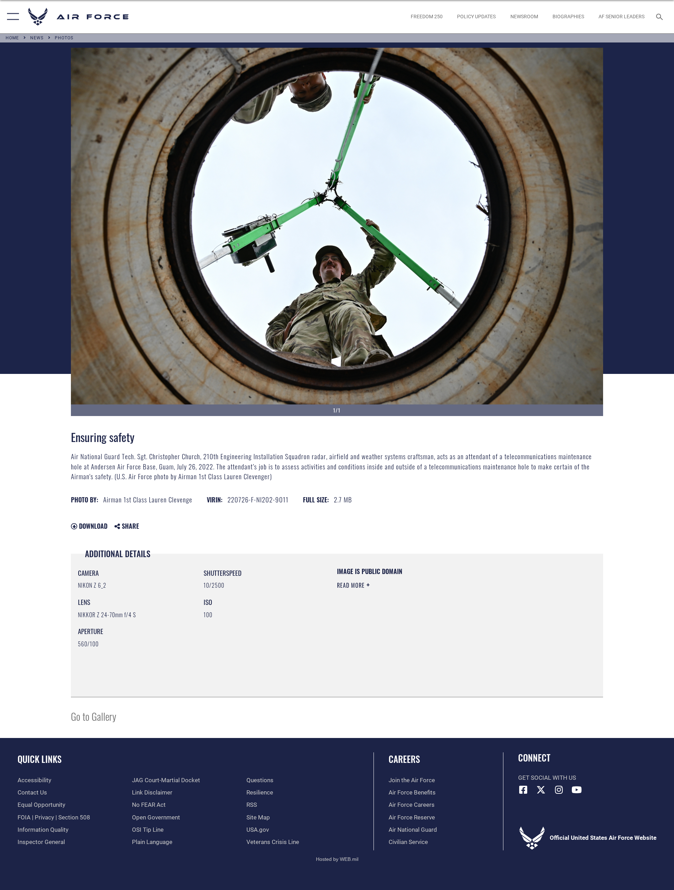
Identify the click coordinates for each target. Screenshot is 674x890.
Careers (404, 758)
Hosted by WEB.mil (337, 859)
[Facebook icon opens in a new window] (523, 789)
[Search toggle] (660, 16)
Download (92, 525)
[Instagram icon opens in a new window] (559, 789)
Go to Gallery (93, 716)
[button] (11, 16)
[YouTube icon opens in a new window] (576, 789)
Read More (351, 585)
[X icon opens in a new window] (541, 789)
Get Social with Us (547, 777)
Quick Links (39, 758)
